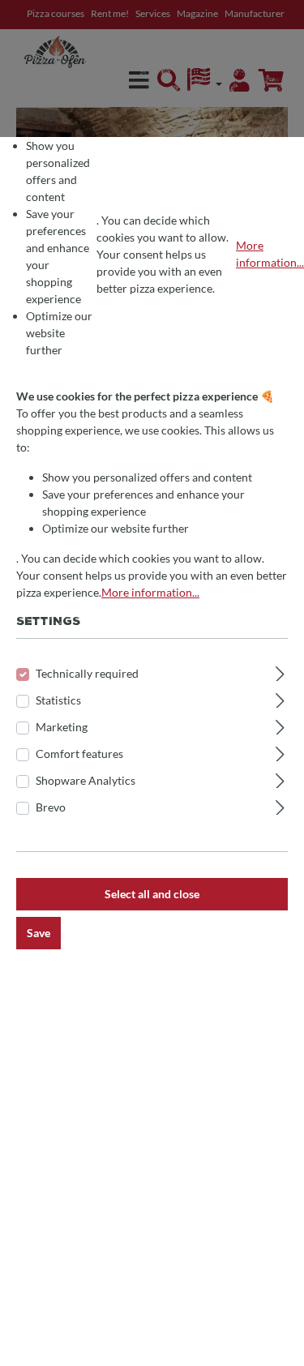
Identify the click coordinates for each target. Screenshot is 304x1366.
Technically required (87, 673)
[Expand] (280, 671)
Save (38, 933)
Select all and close (152, 894)
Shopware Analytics (85, 780)
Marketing (62, 727)
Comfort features (79, 753)
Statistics (58, 700)
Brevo (51, 807)
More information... (270, 253)
